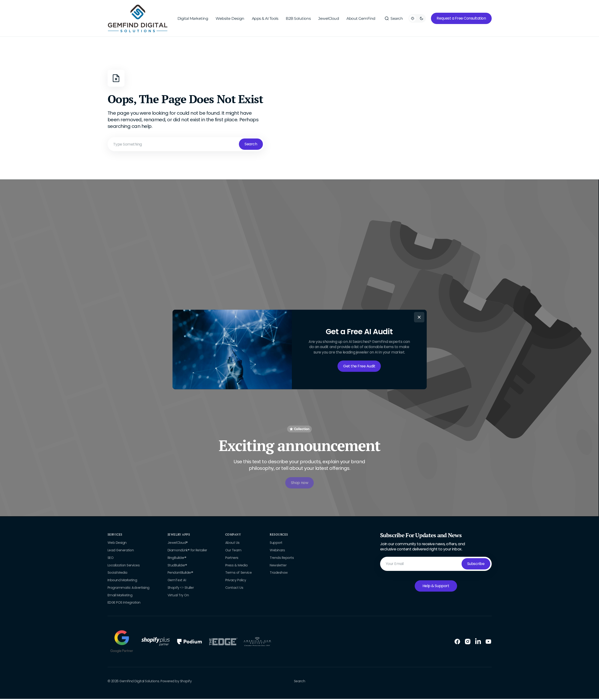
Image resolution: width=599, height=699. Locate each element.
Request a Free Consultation (461, 18)
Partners (231, 557)
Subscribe (476, 563)
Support (276, 543)
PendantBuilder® (180, 572)
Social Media (117, 572)
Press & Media (236, 565)
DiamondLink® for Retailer (187, 550)
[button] (393, 18)
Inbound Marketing (122, 580)
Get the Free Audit (359, 366)
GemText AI (177, 580)
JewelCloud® (178, 543)
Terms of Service (238, 572)
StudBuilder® (177, 565)
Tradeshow (279, 572)
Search (251, 144)
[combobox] (186, 144)
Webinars (277, 550)
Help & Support (435, 586)
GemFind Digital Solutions (139, 681)
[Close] (419, 317)
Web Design (117, 543)
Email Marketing (120, 595)
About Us (232, 543)
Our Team (233, 550)
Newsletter (278, 565)
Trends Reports (282, 557)
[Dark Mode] (417, 18)
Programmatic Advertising (128, 587)
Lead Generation (121, 550)
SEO (111, 557)
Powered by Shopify (176, 681)
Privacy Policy (235, 580)
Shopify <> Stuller (181, 587)
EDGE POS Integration (124, 602)
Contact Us (234, 587)
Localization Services (124, 565)
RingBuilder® (177, 557)
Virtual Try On (178, 595)
